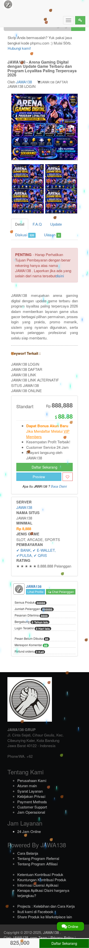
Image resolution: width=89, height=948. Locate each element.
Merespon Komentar (31, 645)
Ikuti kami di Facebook (35, 911)
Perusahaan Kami (31, 780)
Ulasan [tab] (51, 234)
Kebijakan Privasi (31, 796)
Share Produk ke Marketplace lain (44, 916)
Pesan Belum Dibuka (31, 638)
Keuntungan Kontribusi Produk (41, 879)
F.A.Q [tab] (37, 224)
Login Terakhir (32, 628)
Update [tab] (56, 224)
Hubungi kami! (19, 48)
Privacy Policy (62, 937)
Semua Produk (30, 602)
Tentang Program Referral (38, 858)
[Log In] (80, 20)
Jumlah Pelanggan (33, 609)
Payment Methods (32, 801)
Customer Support (32, 806)
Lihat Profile (35, 592)
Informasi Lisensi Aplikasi (37, 885)
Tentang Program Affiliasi (37, 863)
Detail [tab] (19, 224)
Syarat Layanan (30, 791)
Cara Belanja (27, 853)
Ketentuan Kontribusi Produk (40, 874)
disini (60, 275)
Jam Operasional (31, 812)
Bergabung (31, 621)
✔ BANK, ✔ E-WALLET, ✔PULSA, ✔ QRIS (36, 552)
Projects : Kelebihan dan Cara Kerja (46, 906)
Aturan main (27, 785)
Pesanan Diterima (31, 615)
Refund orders (29, 651)
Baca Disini (59, 486)
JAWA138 (24, 81)
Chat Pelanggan (62, 592)
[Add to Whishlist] (68, 477)
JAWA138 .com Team (29, 937)
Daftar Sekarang (44, 467)
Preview (39, 476)
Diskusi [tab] (24, 234)
